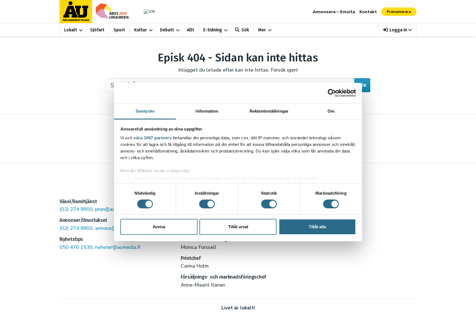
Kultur (140, 29)
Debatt (167, 29)
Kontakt (368, 12)
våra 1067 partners (153, 137)
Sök (245, 29)
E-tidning (212, 29)
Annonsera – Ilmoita (334, 12)
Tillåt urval (238, 226)
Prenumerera (399, 11)
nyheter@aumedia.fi (117, 247)
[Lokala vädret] (146, 11)
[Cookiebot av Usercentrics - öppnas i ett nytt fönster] (332, 93)
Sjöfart (97, 29)
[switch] (207, 204)
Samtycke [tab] (145, 110)
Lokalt (70, 29)
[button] (397, 29)
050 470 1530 (76, 247)
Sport (119, 29)
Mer (262, 29)
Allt (190, 29)
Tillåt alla (317, 226)
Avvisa (159, 226)
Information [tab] (207, 110)
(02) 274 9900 (76, 209)
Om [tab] (331, 110)
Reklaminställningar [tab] (269, 110)
